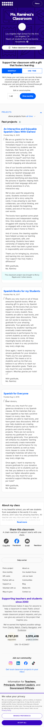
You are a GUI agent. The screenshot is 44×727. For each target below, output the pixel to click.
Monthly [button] (12, 71)
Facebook (17, 545)
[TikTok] (33, 663)
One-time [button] (32, 71)
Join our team (27, 576)
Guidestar (22, 630)
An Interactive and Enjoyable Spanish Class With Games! (20, 130)
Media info (26, 588)
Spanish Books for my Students (22, 291)
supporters (11, 637)
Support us (7, 584)
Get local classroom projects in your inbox (22, 670)
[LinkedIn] (18, 663)
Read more (22, 522)
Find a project (8, 568)
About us (25, 568)
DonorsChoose (7, 4)
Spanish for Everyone (16, 393)
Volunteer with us (9, 588)
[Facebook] (26, 663)
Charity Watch (14, 627)
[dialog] (22, 710)
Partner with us (8, 580)
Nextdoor (38, 545)
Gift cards (6, 576)
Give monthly (8, 572)
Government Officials (22, 688)
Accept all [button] (22, 723)
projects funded (32, 637)
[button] (22, 47)
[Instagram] (10, 663)
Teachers (30, 681)
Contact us (26, 592)
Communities (27, 580)
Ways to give (7, 592)
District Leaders (25, 685)
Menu (37, 3)
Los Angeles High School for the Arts (22, 34)
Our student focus (29, 572)
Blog (24, 584)
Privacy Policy (6, 710)
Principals (9, 685)
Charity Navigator (29, 627)
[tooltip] (27, 41)
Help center (22, 560)
